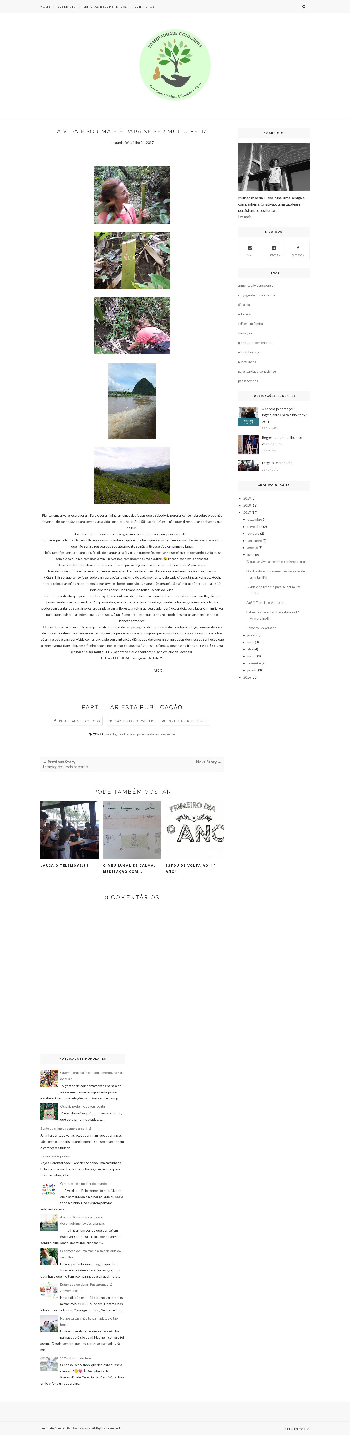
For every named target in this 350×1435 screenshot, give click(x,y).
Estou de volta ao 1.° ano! (191, 868)
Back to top (295, 1429)
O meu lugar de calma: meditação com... (129, 868)
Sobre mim (66, 6)
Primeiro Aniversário (261, 628)
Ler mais (245, 216)
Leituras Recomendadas (105, 6)
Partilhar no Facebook (79, 721)
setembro (254, 541)
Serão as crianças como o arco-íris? (65, 1128)
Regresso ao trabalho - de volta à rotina (282, 440)
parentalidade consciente (156, 734)
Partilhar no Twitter (134, 721)
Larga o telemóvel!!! (64, 865)
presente (138, 614)
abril (250, 649)
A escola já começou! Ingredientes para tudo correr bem (284, 415)
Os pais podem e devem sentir (82, 1106)
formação (245, 333)
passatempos (248, 381)
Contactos (144, 6)
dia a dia (110, 734)
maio (250, 642)
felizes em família (250, 323)
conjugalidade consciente (257, 295)
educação (245, 314)
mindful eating (248, 352)
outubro (253, 533)
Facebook (298, 255)
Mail (250, 255)
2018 (247, 505)
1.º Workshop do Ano (75, 1358)
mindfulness (127, 734)
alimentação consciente (255, 285)
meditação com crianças (255, 343)
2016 (247, 677)
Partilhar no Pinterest (188, 721)
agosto (252, 547)
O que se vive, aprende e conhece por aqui (277, 561)
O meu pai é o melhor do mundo (83, 1183)
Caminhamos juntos (55, 1156)
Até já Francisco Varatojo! (265, 603)
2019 (247, 498)
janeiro (252, 670)
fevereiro (254, 663)
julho (251, 555)
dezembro (254, 519)
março (251, 656)
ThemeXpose (81, 1428)
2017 (247, 512)
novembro (254, 526)
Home (45, 6)
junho (251, 635)
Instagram (274, 255)
